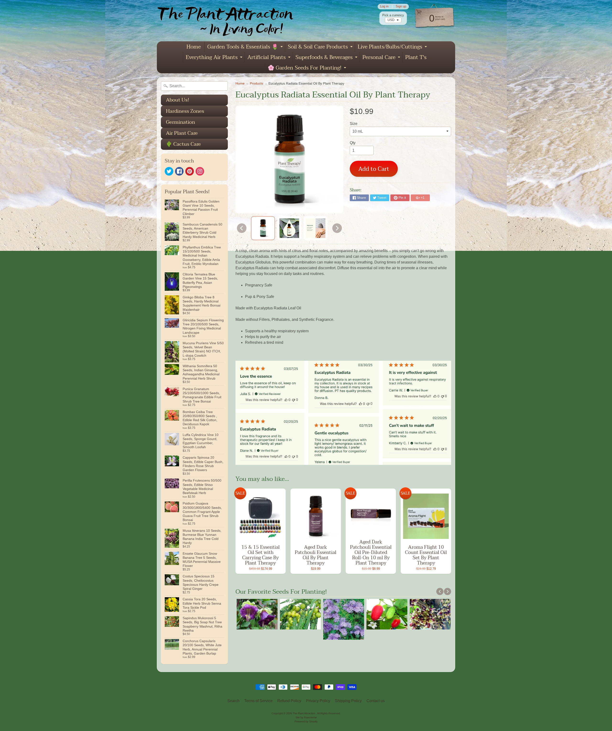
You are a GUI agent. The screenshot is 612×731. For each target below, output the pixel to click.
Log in (384, 6)
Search (233, 701)
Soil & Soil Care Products (321, 47)
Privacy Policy (318, 701)
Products (256, 83)
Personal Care (381, 58)
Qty (352, 143)
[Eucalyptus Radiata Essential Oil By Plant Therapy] (263, 228)
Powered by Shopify (306, 721)
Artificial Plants (269, 58)
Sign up (401, 6)
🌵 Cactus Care (183, 144)
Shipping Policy (348, 701)
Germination (180, 122)
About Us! (177, 100)
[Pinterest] (189, 171)
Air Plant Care (182, 133)
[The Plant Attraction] (228, 21)
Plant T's (415, 57)
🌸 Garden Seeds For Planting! (307, 68)
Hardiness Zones (185, 111)
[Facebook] (179, 171)
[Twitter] (169, 171)
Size (353, 124)
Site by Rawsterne (306, 717)
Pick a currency (393, 15)
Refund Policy (289, 701)
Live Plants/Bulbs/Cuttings (393, 47)
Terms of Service (258, 701)
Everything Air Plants (215, 58)
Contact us (375, 701)
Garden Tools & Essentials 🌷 (245, 47)
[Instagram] (200, 171)
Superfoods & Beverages (327, 58)
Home (193, 46)
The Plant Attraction (304, 713)
